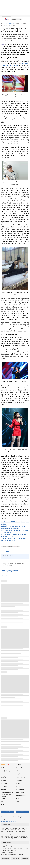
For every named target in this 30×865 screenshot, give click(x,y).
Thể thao (18, 771)
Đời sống (3, 777)
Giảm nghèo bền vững (7, 792)
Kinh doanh (19, 768)
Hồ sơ (17, 798)
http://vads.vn (9, 852)
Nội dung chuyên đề (21, 795)
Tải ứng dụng (5, 858)
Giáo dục (3, 774)
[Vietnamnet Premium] (5, 765)
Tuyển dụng (25, 858)
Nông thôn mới (20, 792)
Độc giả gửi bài (15, 858)
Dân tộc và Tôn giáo (6, 771)
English (3, 798)
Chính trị (18, 765)
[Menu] (2, 19)
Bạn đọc (18, 786)
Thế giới (18, 774)
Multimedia (4, 804)
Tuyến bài (7, 811)
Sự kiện (22, 811)
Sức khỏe (3, 780)
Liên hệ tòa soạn (6, 824)
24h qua (3, 808)
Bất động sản (4, 786)
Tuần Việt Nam (5, 789)
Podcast (18, 804)
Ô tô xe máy (4, 783)
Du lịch (18, 783)
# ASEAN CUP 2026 (16, 19)
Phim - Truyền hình (21, 23)
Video (17, 801)
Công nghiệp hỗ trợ (21, 789)
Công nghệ (19, 780)
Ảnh (2, 801)
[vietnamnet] (7, 20)
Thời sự (3, 768)
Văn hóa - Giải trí (7, 23)
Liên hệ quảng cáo (6, 842)
